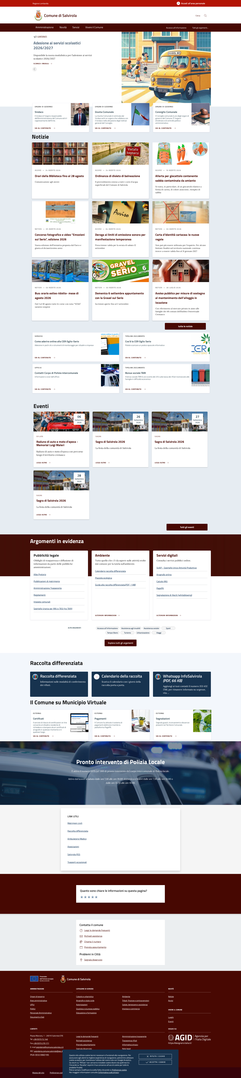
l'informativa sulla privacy (108, 1072)
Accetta (158, 1062)
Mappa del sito (38, 1072)
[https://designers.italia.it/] (189, 1037)
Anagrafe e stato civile (85, 1000)
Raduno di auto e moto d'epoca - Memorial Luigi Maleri (57, 443)
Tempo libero (112, 632)
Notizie (171, 996)
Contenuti (42, 36)
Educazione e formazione (86, 1012)
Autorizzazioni (81, 1004)
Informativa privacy (130, 1044)
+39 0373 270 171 (41, 1043)
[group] (120, 69)
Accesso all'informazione (176, 27)
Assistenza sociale (151, 628)
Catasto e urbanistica (84, 996)
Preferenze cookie (119, 1069)
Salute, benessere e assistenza (135, 1004)
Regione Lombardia (40, 3)
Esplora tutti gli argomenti (120, 643)
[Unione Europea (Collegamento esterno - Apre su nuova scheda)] (42, 979)
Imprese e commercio (131, 1008)
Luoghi (171, 1017)
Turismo (127, 632)
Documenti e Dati (37, 1017)
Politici (32, 1008)
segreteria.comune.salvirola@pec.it (48, 1051)
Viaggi (158, 632)
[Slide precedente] (34, 69)
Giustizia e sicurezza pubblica (87, 1008)
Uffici (32, 1004)
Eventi (170, 1021)
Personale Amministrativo (41, 1012)
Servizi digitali (167, 555)
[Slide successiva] (206, 69)
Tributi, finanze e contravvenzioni (135, 1000)
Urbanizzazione (143, 632)
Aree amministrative (38, 1000)
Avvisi (170, 1000)
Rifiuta (157, 1056)
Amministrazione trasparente (134, 1036)
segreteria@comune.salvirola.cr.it (49, 1047)
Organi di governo (37, 996)
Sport (168, 628)
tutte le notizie (185, 326)
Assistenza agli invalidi (130, 628)
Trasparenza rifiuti (129, 1040)
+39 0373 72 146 (40, 1039)
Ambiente (102, 555)
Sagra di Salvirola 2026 (110, 441)
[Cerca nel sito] (205, 16)
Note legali (126, 1048)
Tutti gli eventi (187, 527)
